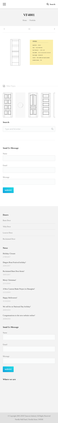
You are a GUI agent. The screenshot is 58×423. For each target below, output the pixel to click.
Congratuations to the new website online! (19, 315)
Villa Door (7, 227)
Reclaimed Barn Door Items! (13, 271)
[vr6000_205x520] (20, 105)
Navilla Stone (32, 419)
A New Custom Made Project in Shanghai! (19, 289)
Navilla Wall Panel (21, 419)
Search (52, 4)
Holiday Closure (9, 253)
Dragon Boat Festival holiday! (14, 262)
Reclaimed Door (9, 239)
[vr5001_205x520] (46, 105)
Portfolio (32, 20)
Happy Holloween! (10, 298)
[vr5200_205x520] (33, 105)
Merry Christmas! (9, 280)
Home (25, 20)
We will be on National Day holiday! (17, 307)
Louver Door (8, 233)
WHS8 (40, 419)
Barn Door (7, 220)
